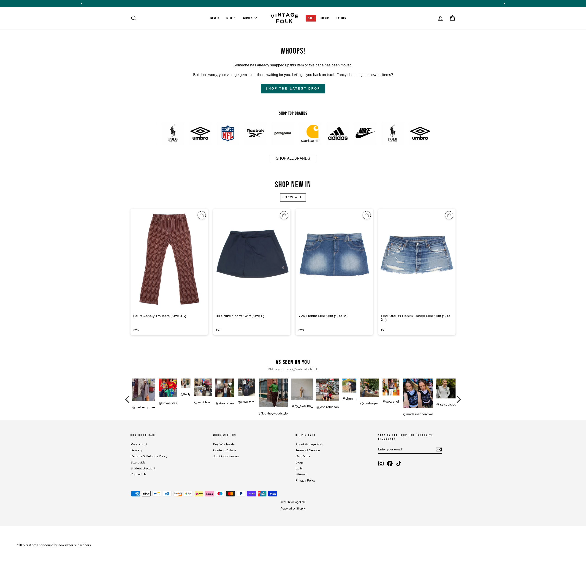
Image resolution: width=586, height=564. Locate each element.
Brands (325, 18)
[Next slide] (504, 3)
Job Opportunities (226, 456)
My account (138, 444)
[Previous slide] (81, 3)
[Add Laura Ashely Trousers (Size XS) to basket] (202, 215)
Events (341, 18)
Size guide (138, 462)
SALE (311, 18)
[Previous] (127, 399)
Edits (299, 468)
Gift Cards (303, 456)
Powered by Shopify (293, 508)
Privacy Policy (305, 480)
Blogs (300, 462)
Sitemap (301, 474)
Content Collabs (224, 450)
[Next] (459, 399)
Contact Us (138, 474)
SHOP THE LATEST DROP (293, 88)
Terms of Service (308, 450)
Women (248, 18)
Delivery (136, 450)
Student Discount (142, 468)
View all (293, 197)
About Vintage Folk (309, 444)
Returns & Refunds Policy (148, 456)
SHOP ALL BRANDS (293, 158)
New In (215, 18)
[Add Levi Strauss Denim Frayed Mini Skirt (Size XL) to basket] (449, 215)
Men (229, 18)
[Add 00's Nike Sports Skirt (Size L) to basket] (284, 215)
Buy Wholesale (224, 444)
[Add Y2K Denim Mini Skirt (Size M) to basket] (367, 215)
